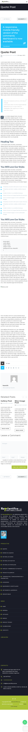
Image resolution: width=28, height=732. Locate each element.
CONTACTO (5, 630)
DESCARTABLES (7, 594)
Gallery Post (6, 401)
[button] (25, 722)
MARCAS (5, 618)
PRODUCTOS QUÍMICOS (8, 572)
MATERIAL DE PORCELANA (9, 564)
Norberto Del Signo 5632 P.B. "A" (11, 669)
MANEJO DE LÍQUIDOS (8, 552)
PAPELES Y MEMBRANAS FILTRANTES (12, 568)
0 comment (14, 55)
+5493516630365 (7, 680)
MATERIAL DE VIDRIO (8, 556)
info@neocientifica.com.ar (10, 683)
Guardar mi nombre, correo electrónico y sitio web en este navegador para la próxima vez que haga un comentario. (13, 461)
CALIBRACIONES (7, 626)
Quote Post (8, 52)
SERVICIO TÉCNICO (7, 622)
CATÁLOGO (5, 614)
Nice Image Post (20, 402)
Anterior (6, 19)
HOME (4, 606)
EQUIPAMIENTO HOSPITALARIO (10, 586)
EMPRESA (5, 610)
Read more (5, 428)
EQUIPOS (5, 548)
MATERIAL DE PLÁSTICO (9, 560)
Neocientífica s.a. (15, 701)
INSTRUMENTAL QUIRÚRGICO (10, 590)
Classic (8, 55)
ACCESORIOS (6, 582)
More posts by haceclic (9, 387)
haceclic (4, 55)
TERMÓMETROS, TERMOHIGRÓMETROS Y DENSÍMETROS (12, 577)
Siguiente (21, 19)
